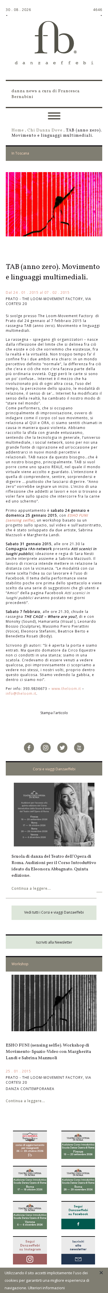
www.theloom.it (67, 688)
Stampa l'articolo (54, 712)
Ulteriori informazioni (46, 1287)
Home (18, 130)
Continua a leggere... (31, 888)
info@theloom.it (21, 693)
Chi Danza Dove (44, 130)
